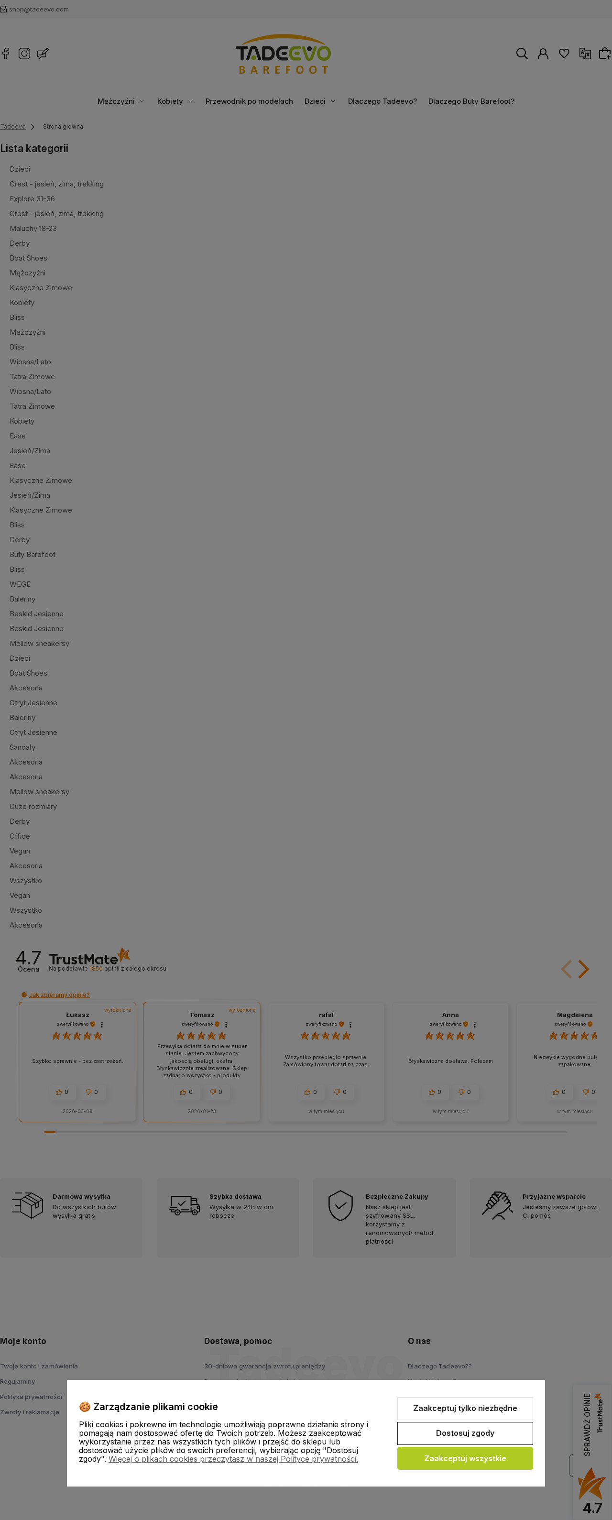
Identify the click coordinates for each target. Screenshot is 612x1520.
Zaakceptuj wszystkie (465, 1458)
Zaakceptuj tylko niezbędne (465, 1408)
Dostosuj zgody (465, 1433)
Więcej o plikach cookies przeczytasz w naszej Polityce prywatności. (233, 1459)
